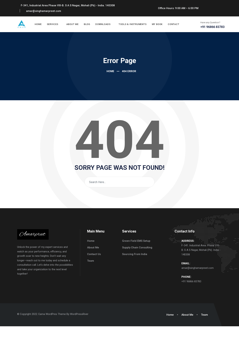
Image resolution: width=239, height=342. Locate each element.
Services (52, 24)
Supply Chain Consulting (137, 247)
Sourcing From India (134, 254)
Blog (87, 24)
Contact (173, 24)
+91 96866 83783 (191, 281)
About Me (72, 24)
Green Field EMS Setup (136, 240)
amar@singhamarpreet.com (197, 268)
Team (90, 260)
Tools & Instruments (133, 24)
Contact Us (94, 254)
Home (38, 24)
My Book (157, 24)
